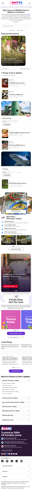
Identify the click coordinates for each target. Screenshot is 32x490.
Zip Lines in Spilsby (7, 393)
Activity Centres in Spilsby (8, 383)
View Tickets (12, 30)
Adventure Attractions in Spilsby (10, 380)
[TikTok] (12, 461)
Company (4, 476)
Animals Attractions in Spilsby (10, 398)
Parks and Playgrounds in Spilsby (10, 391)
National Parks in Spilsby (8, 389)
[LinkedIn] (7, 461)
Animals (21, 6)
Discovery (4, 471)
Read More (16, 22)
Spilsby (16, 6)
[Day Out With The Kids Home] (16, 3)
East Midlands (4, 6)
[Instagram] (16, 461)
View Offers (20, 30)
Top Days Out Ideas (7, 466)
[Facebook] (2, 461)
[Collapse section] (29, 380)
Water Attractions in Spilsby (9, 406)
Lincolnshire (11, 6)
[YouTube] (21, 461)
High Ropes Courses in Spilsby (9, 387)
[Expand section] (29, 398)
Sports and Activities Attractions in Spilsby (13, 402)
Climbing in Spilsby (7, 385)
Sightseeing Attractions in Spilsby (11, 410)
